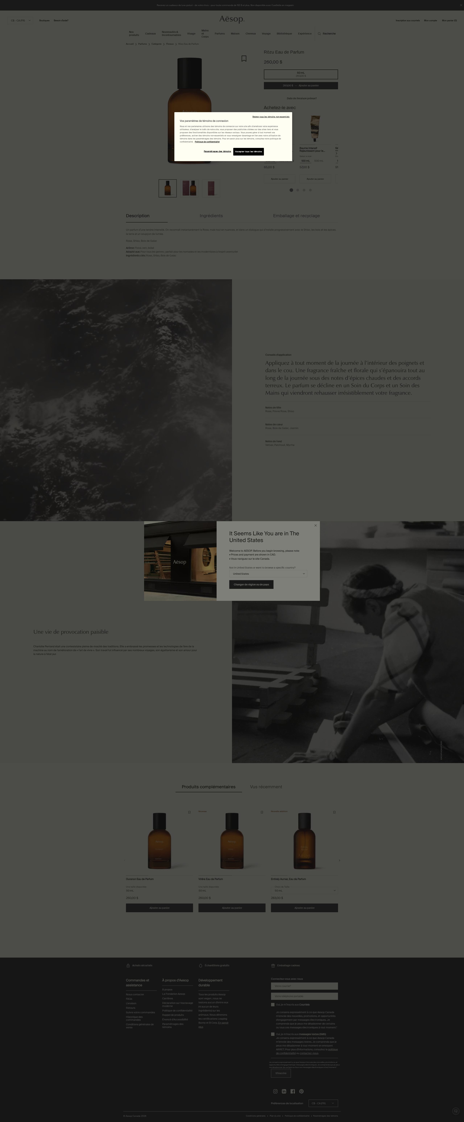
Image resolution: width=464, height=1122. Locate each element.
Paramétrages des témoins (217, 151)
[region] (233, 136)
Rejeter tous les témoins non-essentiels (270, 117)
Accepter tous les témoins (248, 151)
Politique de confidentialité (207, 141)
